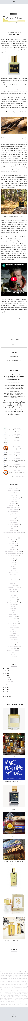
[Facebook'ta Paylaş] (17, 319)
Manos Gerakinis (13, 589)
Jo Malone (13, 566)
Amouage (13, 492)
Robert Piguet (13, 639)
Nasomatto (13, 601)
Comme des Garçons (13, 517)
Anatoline (13, 494)
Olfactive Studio (13, 614)
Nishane (13, 606)
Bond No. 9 (13, 503)
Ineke (13, 560)
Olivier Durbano (13, 616)
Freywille (13, 547)
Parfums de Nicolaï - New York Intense (14, 890)
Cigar (13, 513)
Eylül (7, 677)
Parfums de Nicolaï (13, 624)
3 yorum (10, 319)
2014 (6, 696)
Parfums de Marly (13, 622)
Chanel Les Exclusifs (13, 511)
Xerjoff (13, 652)
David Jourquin (13, 522)
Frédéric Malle (13, 545)
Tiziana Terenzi (13, 648)
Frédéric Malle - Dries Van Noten (14, 731)
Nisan (7, 684)
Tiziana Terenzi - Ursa (14, 915)
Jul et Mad (13, 570)
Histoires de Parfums (13, 555)
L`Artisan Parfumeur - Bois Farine (14, 940)
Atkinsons (13, 496)
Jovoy (13, 568)
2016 (6, 691)
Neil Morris (13, 604)
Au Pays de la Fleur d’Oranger (13, 498)
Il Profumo (13, 559)
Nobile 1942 (13, 608)
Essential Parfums (13, 536)
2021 (6, 671)
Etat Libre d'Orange (13, 538)
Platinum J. (13, 633)
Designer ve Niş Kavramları (14, 756)
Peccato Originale (13, 627)
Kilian (13, 576)
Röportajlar (14, 864)
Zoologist (13, 656)
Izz (13, 564)
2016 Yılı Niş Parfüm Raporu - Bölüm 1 (14, 861)
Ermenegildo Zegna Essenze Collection (13, 532)
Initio (13, 562)
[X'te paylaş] (15, 319)
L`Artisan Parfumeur (13, 578)
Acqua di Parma (13, 488)
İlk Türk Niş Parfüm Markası (19, 89)
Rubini (13, 641)
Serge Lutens (13, 643)
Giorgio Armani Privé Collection (13, 551)
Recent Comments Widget (20, 476)
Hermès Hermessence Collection (13, 553)
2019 (6, 675)
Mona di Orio (13, 597)
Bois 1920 (13, 501)
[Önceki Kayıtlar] (26, 332)
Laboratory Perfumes (13, 580)
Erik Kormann (13, 530)
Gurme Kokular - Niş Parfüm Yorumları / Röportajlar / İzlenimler (16, 1011)
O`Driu (13, 612)
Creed (13, 518)
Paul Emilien (13, 625)
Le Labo (13, 582)
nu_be (13, 610)
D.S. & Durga (13, 520)
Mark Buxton (13, 591)
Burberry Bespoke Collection (13, 507)
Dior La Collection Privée (13, 524)
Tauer (13, 644)
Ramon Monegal (13, 637)
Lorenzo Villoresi (13, 583)
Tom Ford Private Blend (13, 650)
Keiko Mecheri (13, 574)
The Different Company (13, 646)
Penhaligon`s (13, 631)
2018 (6, 687)
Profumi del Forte (13, 635)
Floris (13, 541)
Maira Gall (14, 1016)
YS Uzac (13, 654)
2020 (6, 673)
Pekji (13, 629)
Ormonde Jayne (13, 618)
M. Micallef (13, 585)
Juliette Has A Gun (13, 572)
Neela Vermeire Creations (13, 602)
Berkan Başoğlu (17, 446)
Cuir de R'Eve (10, 158)
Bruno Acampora (13, 505)
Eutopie (13, 540)
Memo (13, 593)
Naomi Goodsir (13, 599)
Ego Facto (13, 528)
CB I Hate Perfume (13, 509)
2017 (6, 689)
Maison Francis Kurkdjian (13, 587)
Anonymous (17, 428)
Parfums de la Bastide (13, 620)
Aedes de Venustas (13, 490)
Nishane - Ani (14, 35)
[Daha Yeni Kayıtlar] (1, 332)
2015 (6, 694)
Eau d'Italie (13, 526)
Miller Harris (13, 595)
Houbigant (13, 557)
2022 (6, 668)
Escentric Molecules (13, 534)
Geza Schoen (13, 549)
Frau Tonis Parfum (13, 543)
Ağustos (8, 679)
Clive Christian (13, 515)
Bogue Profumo (13, 499)
